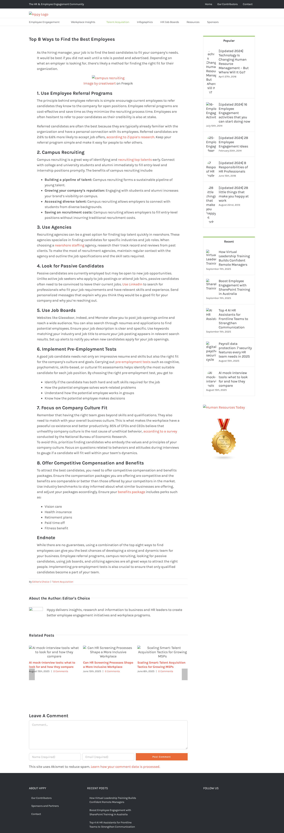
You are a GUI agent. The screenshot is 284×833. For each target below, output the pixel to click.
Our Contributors (41, 798)
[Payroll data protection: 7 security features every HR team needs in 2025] (211, 344)
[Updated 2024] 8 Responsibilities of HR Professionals (233, 167)
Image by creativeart (99, 83)
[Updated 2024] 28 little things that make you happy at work (234, 194)
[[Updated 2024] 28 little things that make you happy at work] (211, 188)
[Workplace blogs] (224, 421)
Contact (36, 814)
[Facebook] (204, 798)
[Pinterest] (216, 798)
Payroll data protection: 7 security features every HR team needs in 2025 (235, 350)
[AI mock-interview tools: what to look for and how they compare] (211, 373)
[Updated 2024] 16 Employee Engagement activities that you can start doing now (234, 112)
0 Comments (60, 671)
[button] (227, 22)
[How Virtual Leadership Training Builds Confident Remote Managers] (211, 252)
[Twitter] (210, 798)
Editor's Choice (40, 581)
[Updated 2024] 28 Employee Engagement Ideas (233, 142)
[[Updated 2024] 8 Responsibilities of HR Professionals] (211, 163)
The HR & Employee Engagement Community (56, 4)
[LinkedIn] (222, 798)
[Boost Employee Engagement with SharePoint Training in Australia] (211, 281)
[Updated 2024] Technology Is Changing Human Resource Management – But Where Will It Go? (234, 61)
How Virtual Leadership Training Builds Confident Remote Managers (234, 258)
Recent (229, 241)
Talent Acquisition (62, 581)
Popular (229, 40)
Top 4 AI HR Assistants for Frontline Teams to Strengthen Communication (233, 318)
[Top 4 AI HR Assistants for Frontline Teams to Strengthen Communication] (211, 311)
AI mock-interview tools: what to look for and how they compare (233, 379)
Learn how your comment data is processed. (125, 766)
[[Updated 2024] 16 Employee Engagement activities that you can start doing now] (211, 105)
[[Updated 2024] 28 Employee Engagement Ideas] (211, 138)
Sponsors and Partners (45, 806)
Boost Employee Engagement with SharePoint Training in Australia (234, 287)
